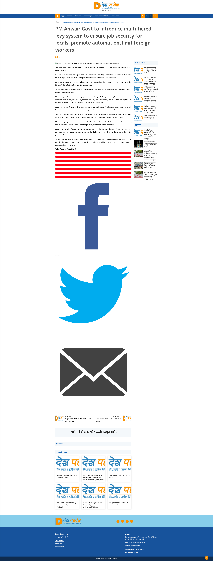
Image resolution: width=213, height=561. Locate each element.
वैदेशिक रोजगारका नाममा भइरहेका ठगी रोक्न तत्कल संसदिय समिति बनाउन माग (150, 109)
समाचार (69, 16)
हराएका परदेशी (88, 16)
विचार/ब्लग (78, 16)
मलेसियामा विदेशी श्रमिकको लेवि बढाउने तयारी (150, 144)
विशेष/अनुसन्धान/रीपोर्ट (101, 16)
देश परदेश (61, 57)
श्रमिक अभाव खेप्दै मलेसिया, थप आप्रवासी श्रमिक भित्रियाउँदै (151, 89)
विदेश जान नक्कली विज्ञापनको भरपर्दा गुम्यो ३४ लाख (150, 165)
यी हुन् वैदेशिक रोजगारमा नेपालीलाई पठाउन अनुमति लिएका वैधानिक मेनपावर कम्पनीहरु (150, 156)
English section (64, 20)
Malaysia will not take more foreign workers (118, 503)
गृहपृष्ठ (62, 16)
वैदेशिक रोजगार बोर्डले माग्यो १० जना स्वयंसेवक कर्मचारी (151, 98)
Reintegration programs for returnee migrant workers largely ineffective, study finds (93, 477)
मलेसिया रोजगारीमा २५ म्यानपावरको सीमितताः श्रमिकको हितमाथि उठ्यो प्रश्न (150, 80)
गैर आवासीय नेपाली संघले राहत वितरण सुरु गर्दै (150, 70)
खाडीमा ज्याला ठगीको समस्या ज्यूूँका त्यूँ (150, 116)
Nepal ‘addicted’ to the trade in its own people (67, 476)
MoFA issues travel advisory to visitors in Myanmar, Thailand (66, 505)
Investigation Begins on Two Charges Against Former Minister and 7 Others (93, 505)
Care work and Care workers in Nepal (119, 476)
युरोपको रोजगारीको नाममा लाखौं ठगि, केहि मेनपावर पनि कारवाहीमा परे (151, 176)
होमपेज (57, 22)
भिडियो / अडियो (115, 16)
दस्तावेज (74, 20)
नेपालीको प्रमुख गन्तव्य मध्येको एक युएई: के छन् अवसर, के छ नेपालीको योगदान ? (150, 134)
